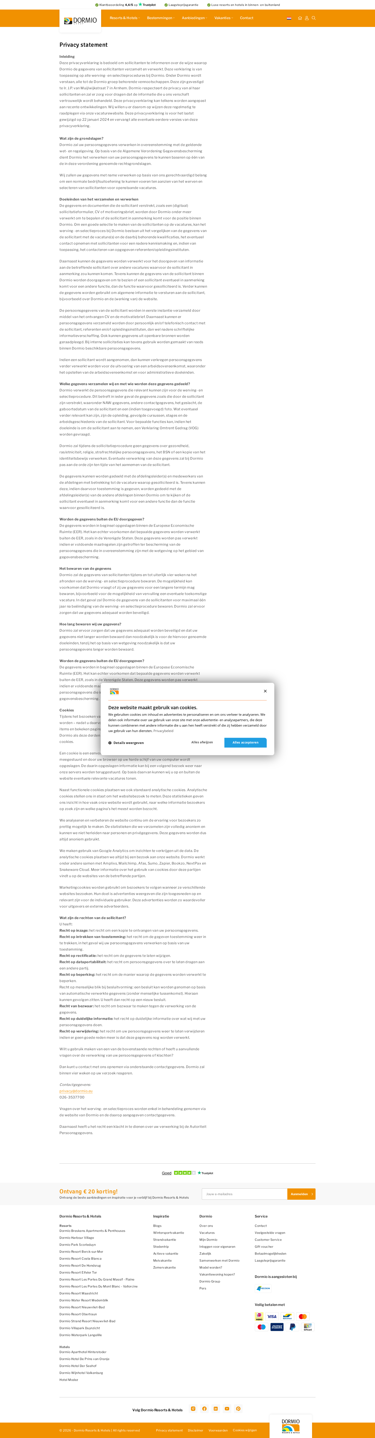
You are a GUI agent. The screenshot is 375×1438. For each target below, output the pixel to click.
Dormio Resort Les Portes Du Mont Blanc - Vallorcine (98, 1286)
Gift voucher (264, 1246)
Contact (246, 18)
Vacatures (207, 1232)
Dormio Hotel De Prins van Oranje (84, 1359)
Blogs (157, 1226)
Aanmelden (299, 1194)
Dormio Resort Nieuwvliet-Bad (82, 1307)
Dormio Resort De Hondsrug (80, 1265)
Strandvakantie (164, 1239)
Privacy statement (169, 1430)
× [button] (265, 691)
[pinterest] (238, 1408)
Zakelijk (205, 1253)
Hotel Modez (68, 1380)
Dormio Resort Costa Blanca (80, 1258)
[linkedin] (215, 1408)
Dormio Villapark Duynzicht (79, 1328)
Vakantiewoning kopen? (217, 1274)
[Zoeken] (314, 18)
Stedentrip (161, 1246)
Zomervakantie (164, 1267)
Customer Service (268, 1239)
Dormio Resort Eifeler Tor (78, 1272)
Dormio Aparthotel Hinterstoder (82, 1352)
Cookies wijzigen (245, 1430)
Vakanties (222, 18)
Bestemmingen (159, 18)
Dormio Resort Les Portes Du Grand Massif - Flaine (97, 1279)
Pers (202, 1288)
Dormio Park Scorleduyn (77, 1244)
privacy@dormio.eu (76, 1091)
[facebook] (204, 1408)
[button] (126, 742)
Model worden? (210, 1267)
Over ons (206, 1226)
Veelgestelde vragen (270, 1232)
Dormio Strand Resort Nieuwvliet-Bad (87, 1321)
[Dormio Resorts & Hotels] (80, 21)
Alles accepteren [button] (245, 743)
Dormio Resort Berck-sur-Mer (81, 1251)
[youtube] (227, 1408)
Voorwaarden (218, 1430)
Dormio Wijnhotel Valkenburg (81, 1373)
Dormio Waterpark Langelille (80, 1335)
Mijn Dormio (208, 1239)
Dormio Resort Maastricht (78, 1293)
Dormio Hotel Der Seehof (78, 1366)
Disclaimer (195, 1430)
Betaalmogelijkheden (270, 1253)
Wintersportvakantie (168, 1232)
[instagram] (193, 1408)
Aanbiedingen (193, 18)
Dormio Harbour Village (76, 1237)
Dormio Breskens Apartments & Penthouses (92, 1231)
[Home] (300, 18)
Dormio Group (209, 1281)
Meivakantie (162, 1260)
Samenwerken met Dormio (219, 1260)
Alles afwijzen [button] (202, 742)
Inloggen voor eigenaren (217, 1246)
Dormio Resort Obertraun (78, 1314)
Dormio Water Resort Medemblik (83, 1300)
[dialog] (187, 719)
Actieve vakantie (165, 1253)
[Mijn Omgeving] (307, 18)
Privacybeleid (163, 731)
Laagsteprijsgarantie (270, 1260)
